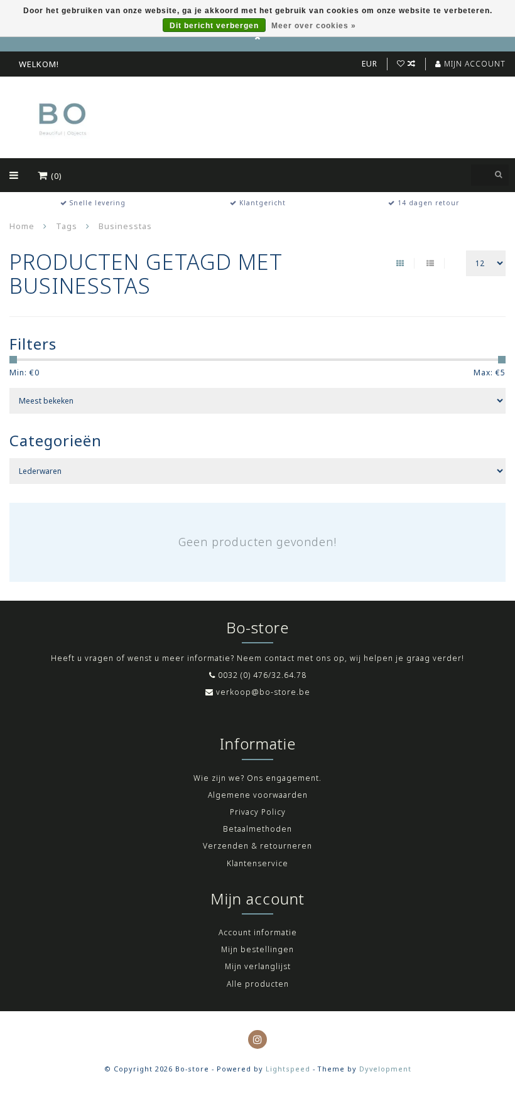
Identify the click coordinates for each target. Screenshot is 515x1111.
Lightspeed (288, 1068)
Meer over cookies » (313, 25)
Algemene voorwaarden (258, 795)
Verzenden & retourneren (257, 845)
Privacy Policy (258, 812)
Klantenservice (257, 863)
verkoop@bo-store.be (263, 692)
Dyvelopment (385, 1068)
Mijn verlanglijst (258, 966)
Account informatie (258, 932)
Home (22, 226)
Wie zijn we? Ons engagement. (257, 778)
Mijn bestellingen (257, 949)
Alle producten (258, 984)
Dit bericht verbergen (214, 25)
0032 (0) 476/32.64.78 (262, 675)
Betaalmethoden (257, 829)
